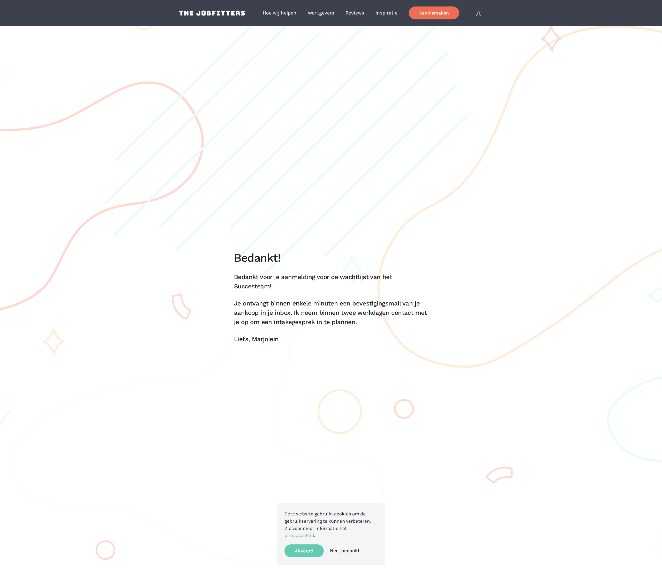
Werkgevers (321, 13)
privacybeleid (299, 535)
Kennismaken (434, 13)
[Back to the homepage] (212, 13)
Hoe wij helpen (279, 13)
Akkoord (304, 550)
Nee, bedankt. (345, 550)
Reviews (354, 13)
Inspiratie (386, 13)
